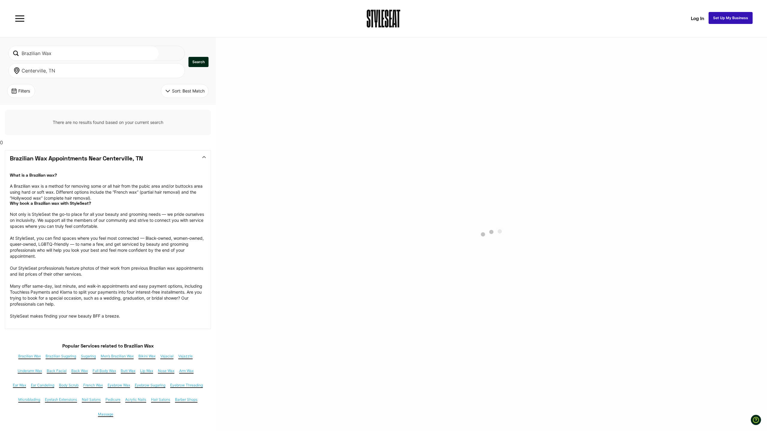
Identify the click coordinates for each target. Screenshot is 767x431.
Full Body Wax (104, 371)
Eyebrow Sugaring (150, 385)
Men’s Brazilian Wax (117, 356)
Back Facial (57, 371)
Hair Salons (160, 399)
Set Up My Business (730, 18)
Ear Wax (19, 385)
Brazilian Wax (29, 356)
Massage (105, 414)
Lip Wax (146, 371)
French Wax (93, 385)
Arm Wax (186, 371)
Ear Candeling (42, 385)
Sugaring (88, 356)
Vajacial (166, 356)
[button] (198, 62)
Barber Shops (186, 399)
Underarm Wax (30, 371)
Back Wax (79, 371)
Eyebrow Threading (186, 385)
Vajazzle (185, 356)
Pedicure (112, 399)
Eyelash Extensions (61, 399)
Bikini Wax (146, 356)
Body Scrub (68, 385)
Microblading (29, 399)
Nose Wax (166, 371)
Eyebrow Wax (119, 385)
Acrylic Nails (135, 399)
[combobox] (83, 53)
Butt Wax (128, 371)
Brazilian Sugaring (61, 356)
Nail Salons (91, 399)
